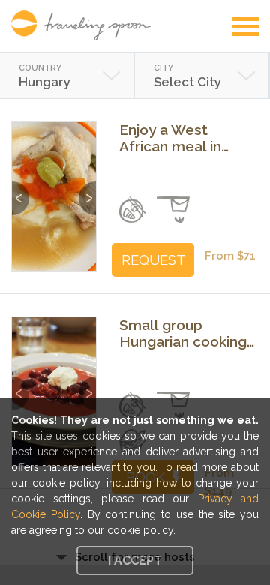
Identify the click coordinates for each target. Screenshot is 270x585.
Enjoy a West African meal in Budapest (170, 138)
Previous (20, 191)
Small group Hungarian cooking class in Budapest (183, 333)
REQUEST (153, 260)
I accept (135, 561)
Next (87, 191)
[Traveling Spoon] (84, 25)
